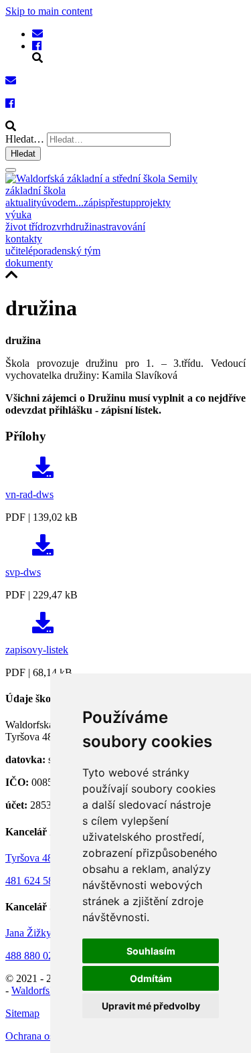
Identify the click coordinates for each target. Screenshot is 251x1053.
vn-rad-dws (29, 494)
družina (86, 226)
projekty (153, 202)
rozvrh (56, 226)
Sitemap (22, 1013)
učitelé (19, 250)
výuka (18, 214)
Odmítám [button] (151, 978)
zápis (94, 202)
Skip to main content (48, 11)
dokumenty (29, 262)
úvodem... (62, 202)
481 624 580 (32, 880)
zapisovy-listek (36, 649)
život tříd (24, 226)
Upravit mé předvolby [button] (151, 1005)
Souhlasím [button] (151, 951)
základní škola (35, 190)
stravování (123, 226)
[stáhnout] (43, 471)
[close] (10, 170)
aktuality (23, 202)
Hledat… (24, 139)
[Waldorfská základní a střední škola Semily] (37, 33)
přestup (120, 202)
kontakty (23, 238)
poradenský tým (66, 250)
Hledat (23, 154)
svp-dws (23, 572)
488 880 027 (32, 955)
